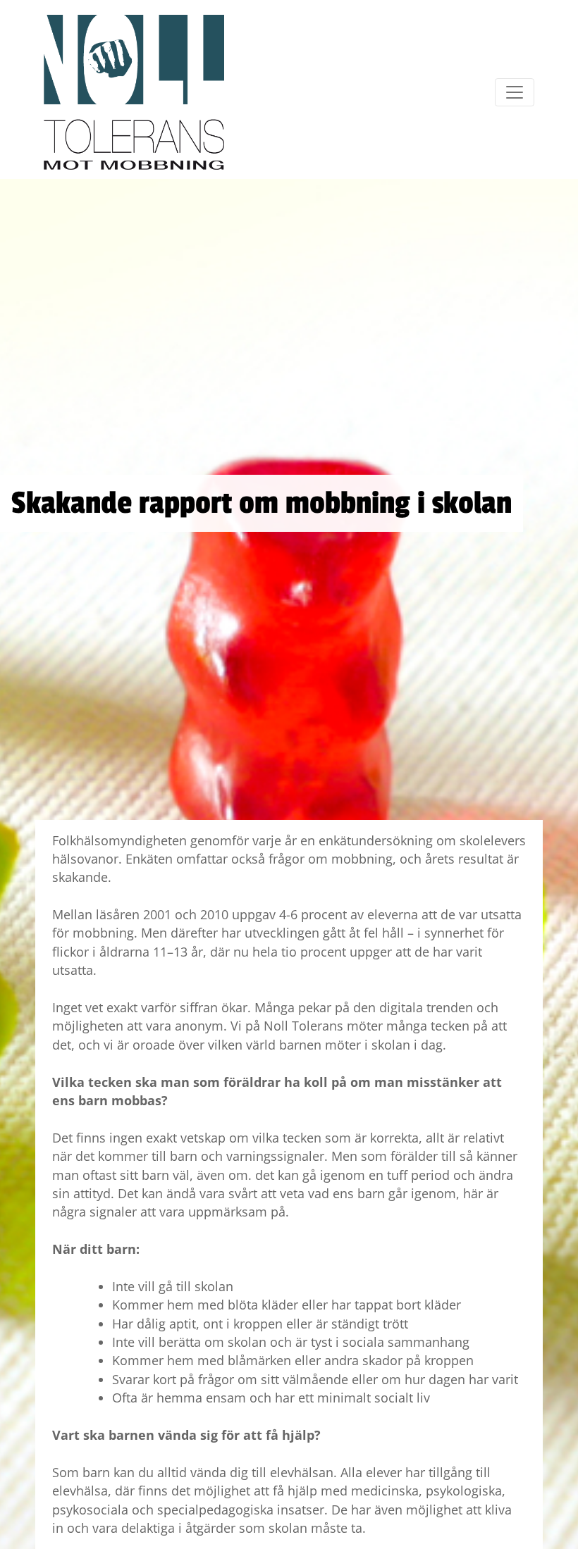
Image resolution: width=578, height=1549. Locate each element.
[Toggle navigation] (514, 92)
